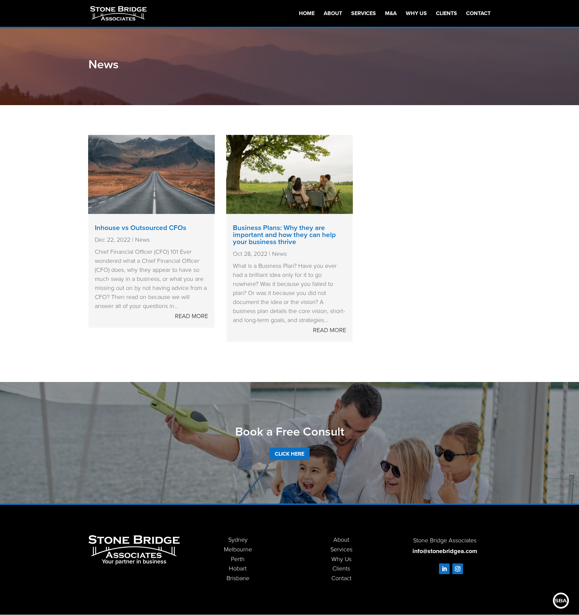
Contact (478, 14)
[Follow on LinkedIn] (444, 568)
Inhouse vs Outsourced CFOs (140, 227)
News (142, 239)
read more (191, 316)
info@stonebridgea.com (444, 551)
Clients (446, 14)
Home (307, 14)
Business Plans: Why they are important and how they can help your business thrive (284, 234)
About (333, 14)
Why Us (416, 14)
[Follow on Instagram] (457, 568)
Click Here (289, 454)
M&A (391, 14)
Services (363, 14)
